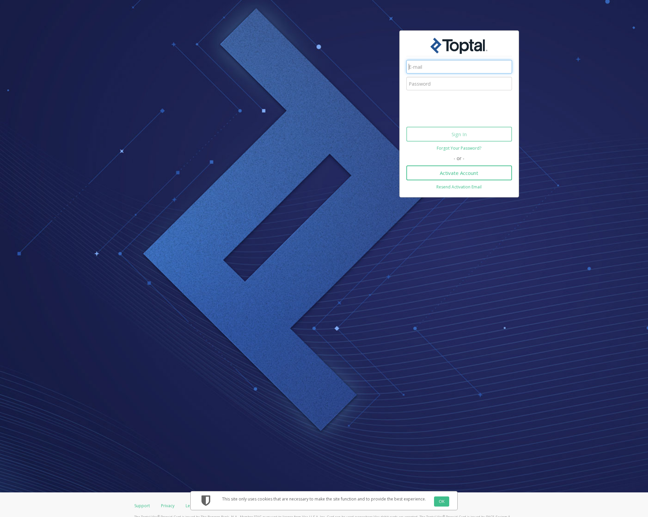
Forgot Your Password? (459, 148)
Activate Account (459, 173)
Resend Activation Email (459, 187)
